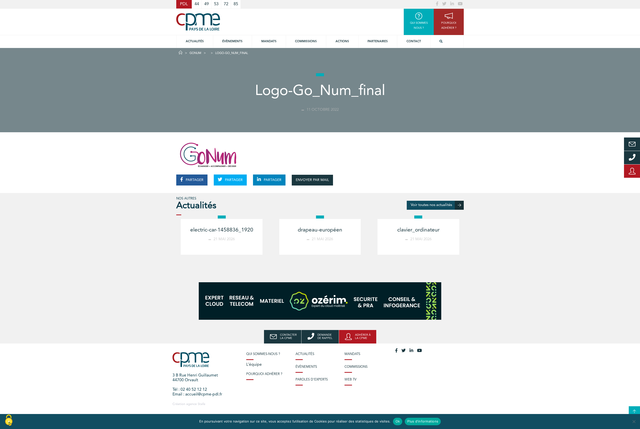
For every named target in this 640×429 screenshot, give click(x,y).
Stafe (201, 404)
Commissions (356, 366)
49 (206, 4)
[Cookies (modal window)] (9, 420)
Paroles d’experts (312, 379)
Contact (413, 41)
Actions (342, 41)
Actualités (195, 41)
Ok (398, 421)
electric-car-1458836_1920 (221, 230)
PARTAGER (194, 180)
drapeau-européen (320, 230)
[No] (633, 421)
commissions (306, 41)
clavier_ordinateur (418, 230)
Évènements (232, 41)
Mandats (268, 41)
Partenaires (378, 41)
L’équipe (254, 365)
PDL (184, 4)
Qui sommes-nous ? (263, 354)
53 (216, 4)
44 (196, 4)
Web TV (350, 379)
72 (226, 4)
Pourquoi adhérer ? (264, 374)
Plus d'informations (422, 421)
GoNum (195, 53)
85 (236, 4)
